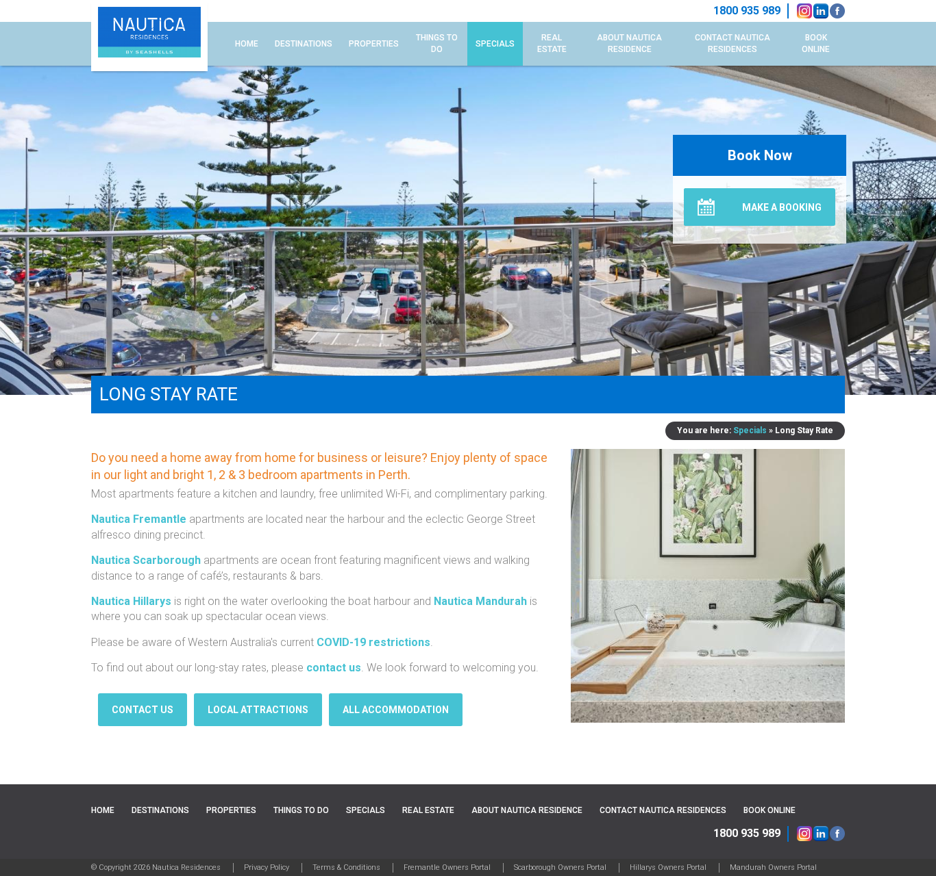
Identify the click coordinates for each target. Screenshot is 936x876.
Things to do (437, 43)
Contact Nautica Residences (732, 43)
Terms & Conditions (346, 867)
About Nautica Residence (629, 43)
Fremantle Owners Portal (447, 867)
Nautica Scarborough (146, 560)
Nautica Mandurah (480, 601)
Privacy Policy (266, 867)
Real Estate (552, 43)
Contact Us (142, 709)
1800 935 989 (746, 833)
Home (246, 44)
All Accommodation (396, 709)
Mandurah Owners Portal (773, 867)
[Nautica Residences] (149, 35)
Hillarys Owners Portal (668, 867)
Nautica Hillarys (131, 601)
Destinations (303, 44)
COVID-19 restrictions (373, 642)
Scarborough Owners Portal (560, 867)
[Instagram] (804, 10)
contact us (333, 667)
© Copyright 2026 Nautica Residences (156, 867)
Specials (495, 44)
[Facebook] (837, 10)
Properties (374, 44)
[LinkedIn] (820, 10)
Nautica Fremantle (138, 519)
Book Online (816, 43)
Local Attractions (258, 709)
